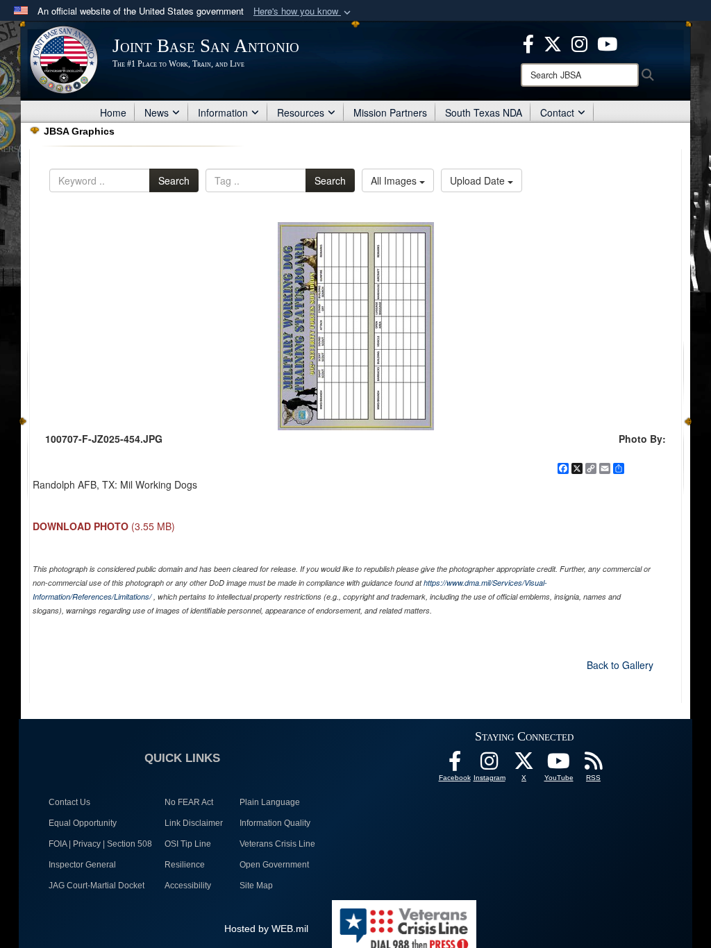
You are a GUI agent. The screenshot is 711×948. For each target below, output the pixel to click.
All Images (395, 180)
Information (223, 112)
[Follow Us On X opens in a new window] (524, 764)
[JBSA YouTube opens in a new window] (607, 42)
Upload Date (479, 180)
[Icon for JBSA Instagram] (489, 764)
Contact (557, 112)
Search (174, 180)
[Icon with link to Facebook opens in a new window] (528, 42)
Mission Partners (390, 112)
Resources (300, 112)
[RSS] (593, 764)
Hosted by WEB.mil (266, 928)
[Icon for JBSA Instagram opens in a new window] (579, 42)
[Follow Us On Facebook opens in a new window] (454, 764)
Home (113, 112)
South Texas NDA (483, 112)
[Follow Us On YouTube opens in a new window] (559, 764)
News (156, 112)
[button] (303, 11)
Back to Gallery (620, 665)
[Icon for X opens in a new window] (553, 42)
